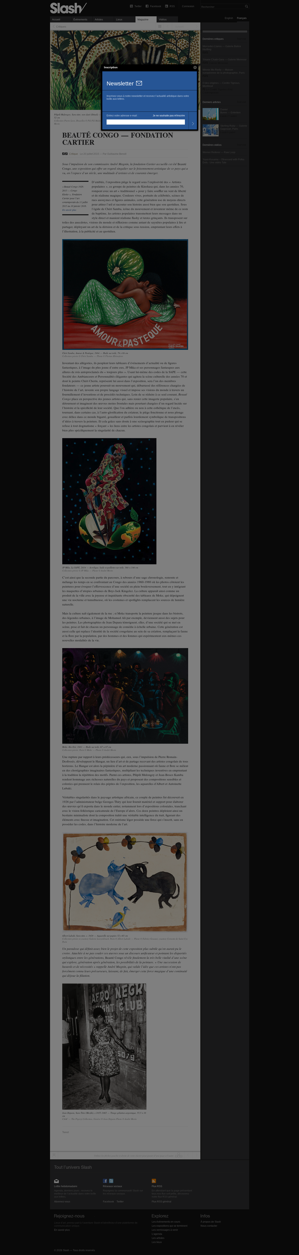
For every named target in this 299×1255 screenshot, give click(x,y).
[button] (195, 67)
